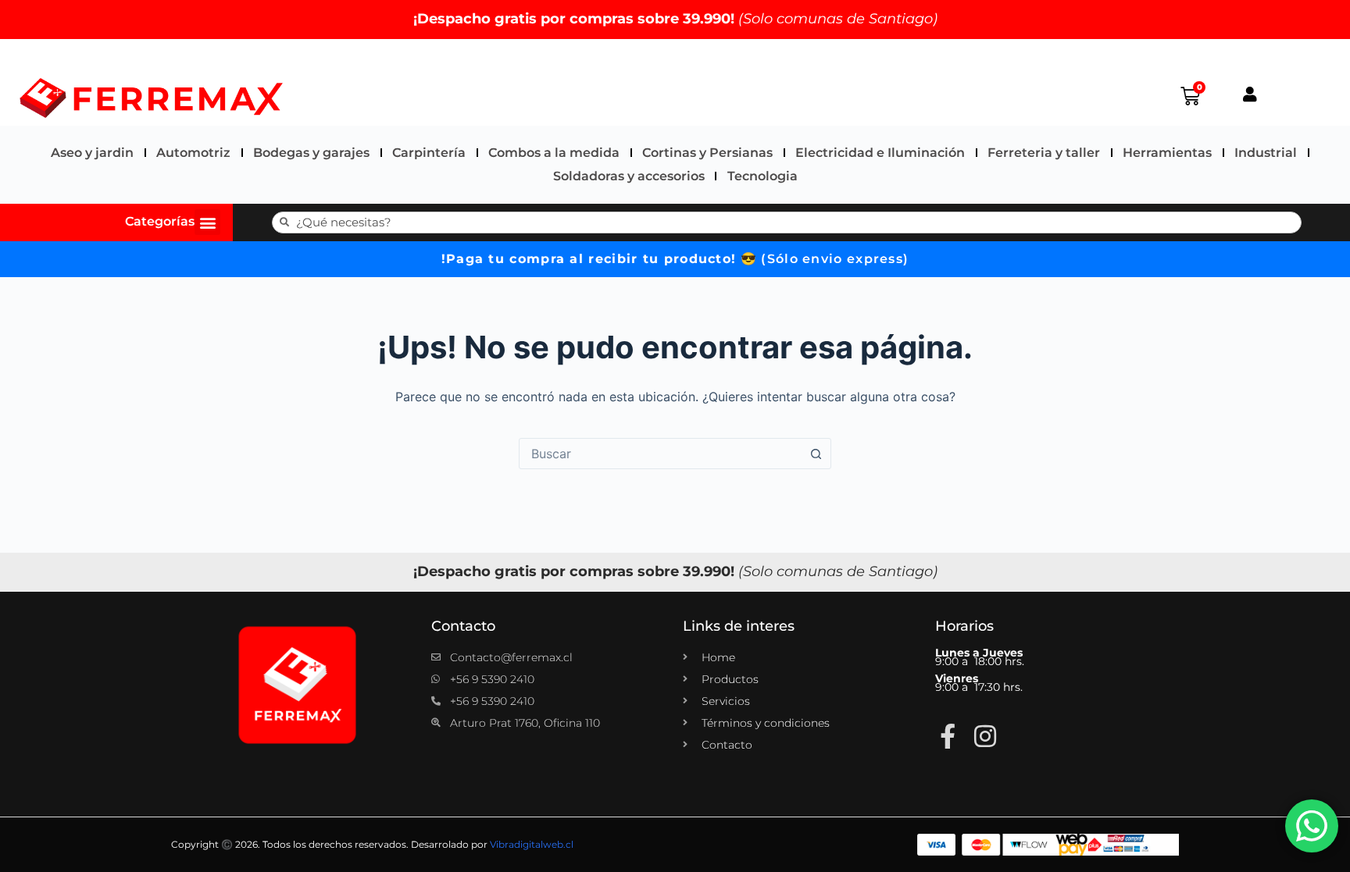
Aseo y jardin (92, 152)
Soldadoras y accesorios (629, 176)
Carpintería (429, 152)
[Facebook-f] (947, 736)
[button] (207, 222)
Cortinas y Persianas (707, 152)
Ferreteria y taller (1044, 152)
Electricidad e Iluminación (880, 152)
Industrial (1265, 152)
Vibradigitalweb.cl (531, 844)
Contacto (463, 626)
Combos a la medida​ (554, 152)
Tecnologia (762, 176)
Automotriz (193, 152)
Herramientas (1167, 152)
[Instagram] (985, 736)
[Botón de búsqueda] (815, 453)
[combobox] (660, 453)
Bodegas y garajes (311, 152)
